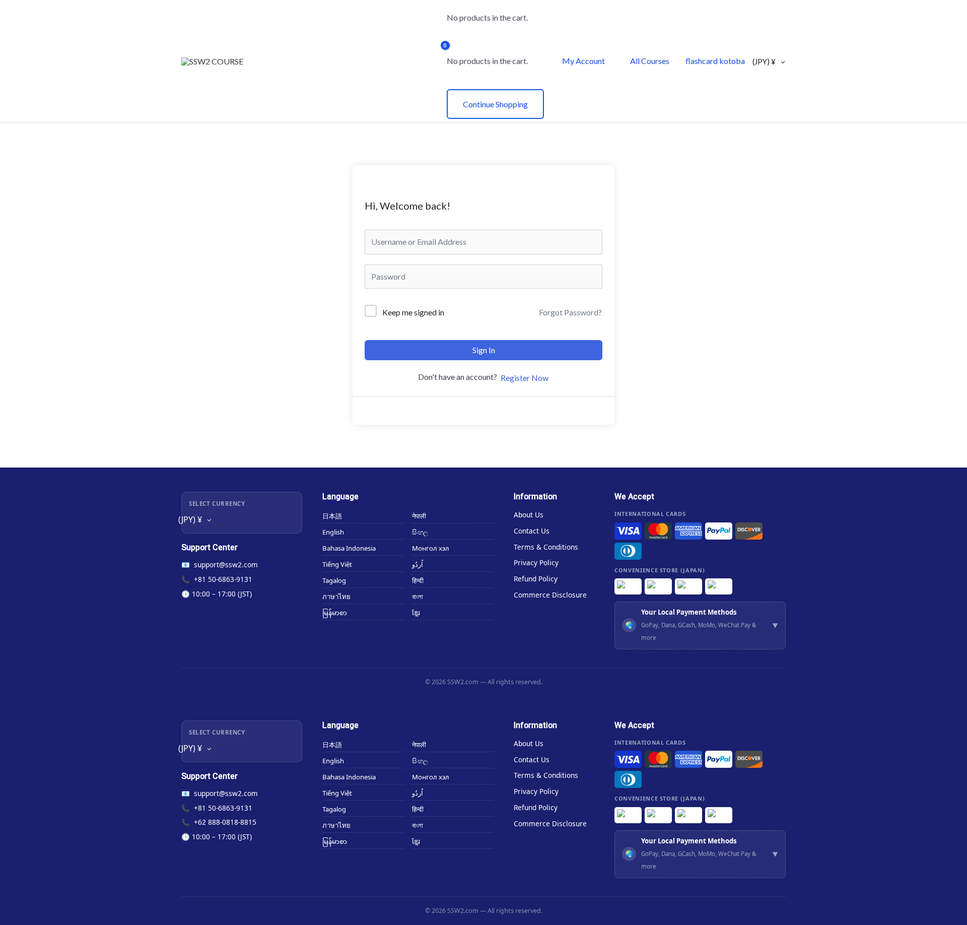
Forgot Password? (570, 312)
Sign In (483, 350)
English (333, 532)
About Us (528, 514)
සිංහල (420, 532)
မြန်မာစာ (334, 612)
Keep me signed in (413, 312)
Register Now (524, 377)
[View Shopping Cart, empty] (433, 61)
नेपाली (419, 515)
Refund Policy (536, 578)
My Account (583, 60)
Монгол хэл (430, 548)
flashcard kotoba (715, 60)
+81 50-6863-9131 (223, 579)
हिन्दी (418, 580)
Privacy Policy (536, 562)
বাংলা (417, 596)
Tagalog (334, 580)
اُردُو (417, 564)
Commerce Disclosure (550, 595)
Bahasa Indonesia (349, 548)
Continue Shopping (495, 104)
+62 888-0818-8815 (225, 822)
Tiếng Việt (337, 564)
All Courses (649, 60)
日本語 (332, 515)
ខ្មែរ (416, 612)
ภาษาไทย (336, 596)
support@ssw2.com (226, 564)
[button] (700, 625)
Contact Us (531, 531)
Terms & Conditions (546, 547)
